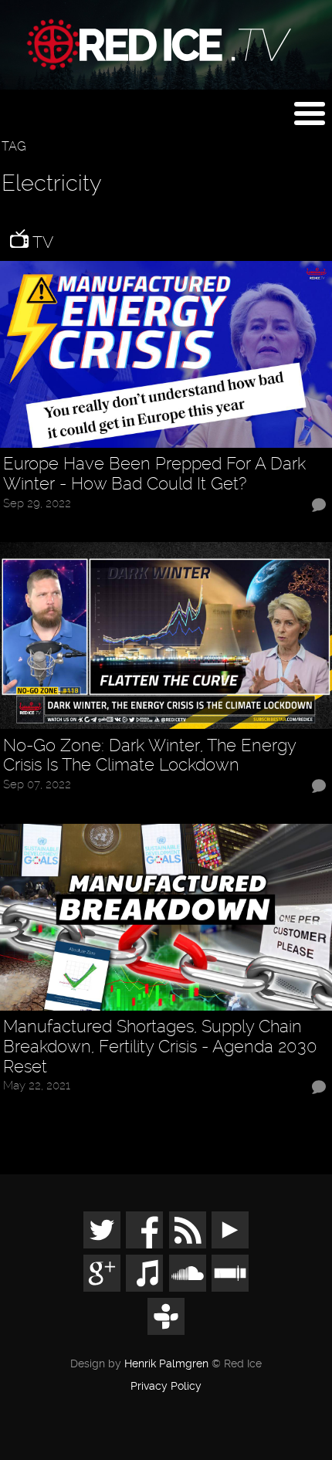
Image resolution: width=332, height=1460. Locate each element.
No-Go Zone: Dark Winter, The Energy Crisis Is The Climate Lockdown (149, 755)
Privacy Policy (166, 1386)
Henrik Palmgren (166, 1363)
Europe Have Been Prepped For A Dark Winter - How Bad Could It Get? (154, 473)
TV (41, 242)
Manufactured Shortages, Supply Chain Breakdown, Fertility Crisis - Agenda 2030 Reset (160, 1046)
